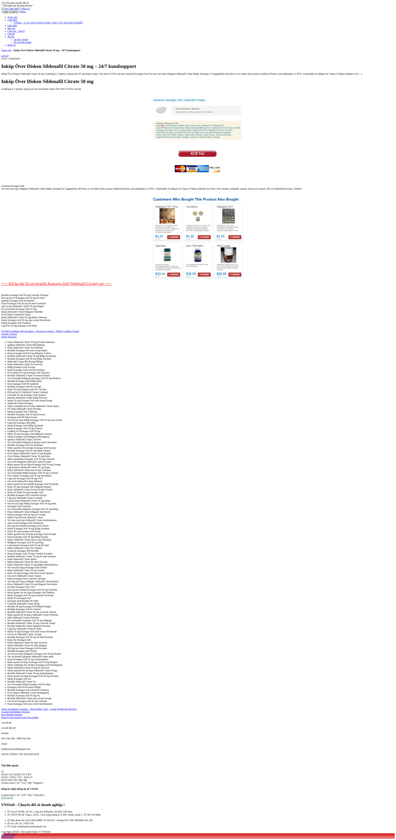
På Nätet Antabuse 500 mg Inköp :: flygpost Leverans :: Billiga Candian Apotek (40, 331)
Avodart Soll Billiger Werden (15, 712)
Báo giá (11, 28)
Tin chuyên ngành (22, 42)
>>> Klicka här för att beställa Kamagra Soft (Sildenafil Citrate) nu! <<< (56, 284)
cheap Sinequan (9, 337)
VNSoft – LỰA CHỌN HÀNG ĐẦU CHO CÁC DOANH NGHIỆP (48, 22)
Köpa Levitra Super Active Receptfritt (19, 717)
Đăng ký (11, 45)
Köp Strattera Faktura (11, 714)
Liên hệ (11, 34)
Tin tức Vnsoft (21, 39)
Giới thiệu (12, 20)
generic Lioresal (9, 334)
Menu (23, 11)
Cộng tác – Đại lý (16, 31)
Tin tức (10, 36)
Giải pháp (12, 25)
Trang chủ (12, 17)
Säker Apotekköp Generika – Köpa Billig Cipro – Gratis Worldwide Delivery (39, 709)
